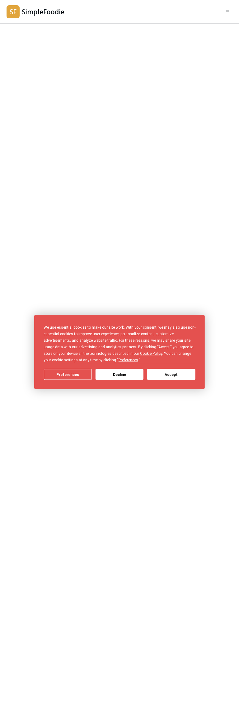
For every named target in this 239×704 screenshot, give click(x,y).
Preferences (67, 374)
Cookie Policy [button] (151, 353)
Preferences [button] (128, 360)
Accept (171, 374)
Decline (119, 374)
